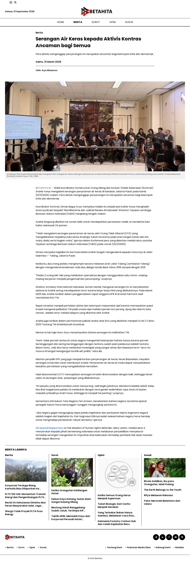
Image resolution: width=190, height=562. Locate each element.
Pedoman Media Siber (139, 547)
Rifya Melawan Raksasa (158, 495)
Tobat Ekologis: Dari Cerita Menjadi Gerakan (114, 505)
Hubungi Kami (163, 547)
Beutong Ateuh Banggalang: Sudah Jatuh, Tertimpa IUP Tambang (68, 510)
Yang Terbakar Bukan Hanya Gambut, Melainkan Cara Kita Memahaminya (116, 516)
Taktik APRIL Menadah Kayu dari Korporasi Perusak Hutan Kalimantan (70, 519)
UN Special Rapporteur (49, 428)
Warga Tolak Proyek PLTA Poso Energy (24, 513)
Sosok (129, 22)
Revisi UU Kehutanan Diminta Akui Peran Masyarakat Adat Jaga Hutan (25, 506)
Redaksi (179, 547)
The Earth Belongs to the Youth (162, 490)
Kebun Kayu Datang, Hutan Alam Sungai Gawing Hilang (71, 500)
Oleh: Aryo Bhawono (46, 70)
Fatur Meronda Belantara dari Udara (162, 502)
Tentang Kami (114, 547)
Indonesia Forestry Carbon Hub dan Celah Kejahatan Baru (117, 522)
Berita (77, 22)
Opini (112, 22)
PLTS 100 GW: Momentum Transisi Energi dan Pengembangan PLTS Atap (25, 497)
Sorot (96, 22)
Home (60, 22)
